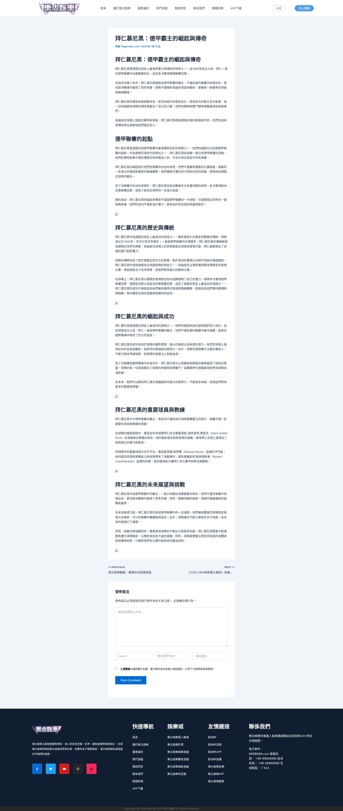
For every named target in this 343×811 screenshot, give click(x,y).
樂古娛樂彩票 (175, 744)
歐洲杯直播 (215, 759)
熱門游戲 (162, 8)
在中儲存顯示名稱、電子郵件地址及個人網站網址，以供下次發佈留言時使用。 (167, 668)
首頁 (103, 8)
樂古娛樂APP (216, 773)
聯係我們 (199, 8)
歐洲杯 (212, 737)
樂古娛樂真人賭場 (178, 737)
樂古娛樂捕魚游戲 (178, 766)
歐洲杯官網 (215, 744)
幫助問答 (180, 8)
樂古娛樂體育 (216, 781)
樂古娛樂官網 (216, 766)
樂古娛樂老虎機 (176, 773)
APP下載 (236, 8)
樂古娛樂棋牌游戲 (178, 751)
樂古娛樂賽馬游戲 (178, 759)
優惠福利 (143, 8)
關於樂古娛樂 (121, 8)
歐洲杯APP (215, 751)
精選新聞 (217, 8)
